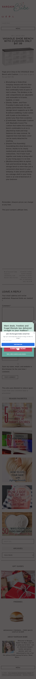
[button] (17, 334)
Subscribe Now (18, 344)
